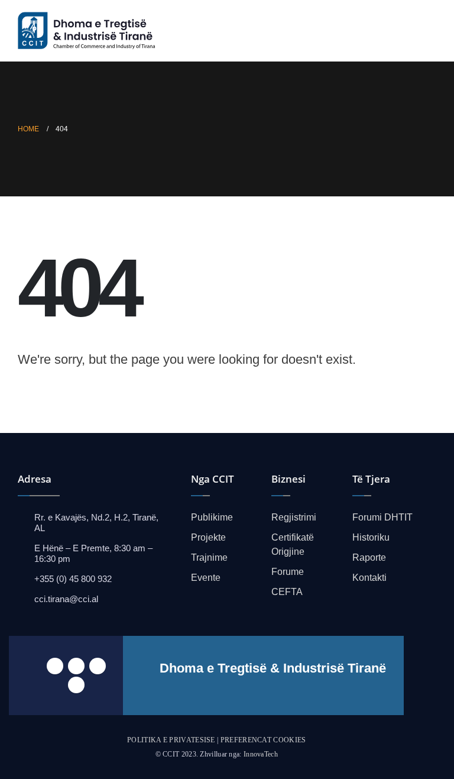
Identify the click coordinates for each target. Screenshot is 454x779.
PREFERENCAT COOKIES (263, 740)
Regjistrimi (293, 517)
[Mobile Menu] (426, 31)
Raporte (369, 557)
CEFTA (287, 592)
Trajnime (209, 557)
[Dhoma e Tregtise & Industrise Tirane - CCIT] (89, 31)
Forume (287, 572)
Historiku (371, 537)
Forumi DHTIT (382, 517)
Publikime (212, 517)
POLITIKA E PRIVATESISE (171, 740)
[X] (76, 666)
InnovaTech (261, 754)
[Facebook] (55, 666)
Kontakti (369, 578)
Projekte (208, 537)
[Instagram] (76, 685)
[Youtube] (97, 666)
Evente (205, 578)
